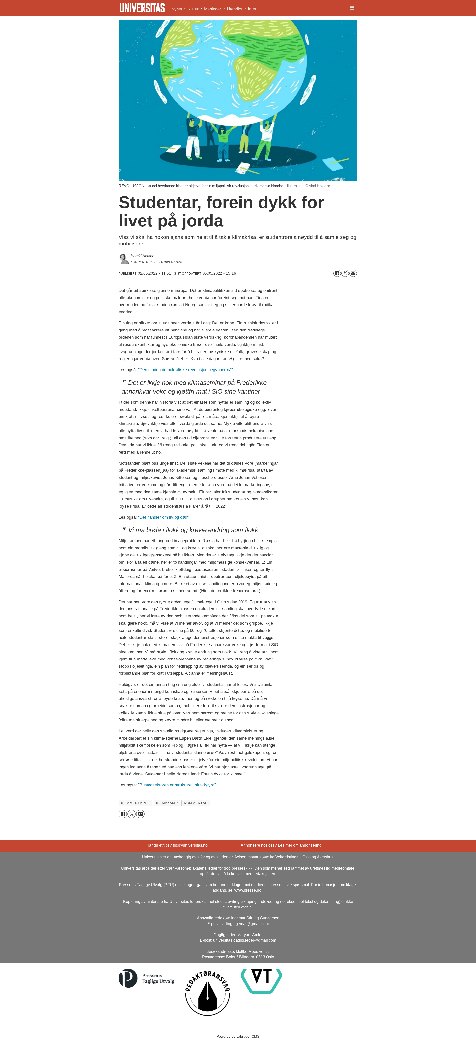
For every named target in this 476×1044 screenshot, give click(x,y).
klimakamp (167, 803)
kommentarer (135, 803)
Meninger (212, 9)
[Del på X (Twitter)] (345, 273)
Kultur (193, 9)
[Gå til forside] (142, 7)
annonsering (310, 845)
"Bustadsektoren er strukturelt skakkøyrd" (177, 785)
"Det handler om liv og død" (163, 517)
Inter (252, 9)
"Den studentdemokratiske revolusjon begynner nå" (185, 369)
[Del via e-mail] (353, 273)
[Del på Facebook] (337, 273)
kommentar (196, 803)
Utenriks (234, 9)
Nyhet (176, 9)
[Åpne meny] (352, 8)
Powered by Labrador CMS (238, 1036)
